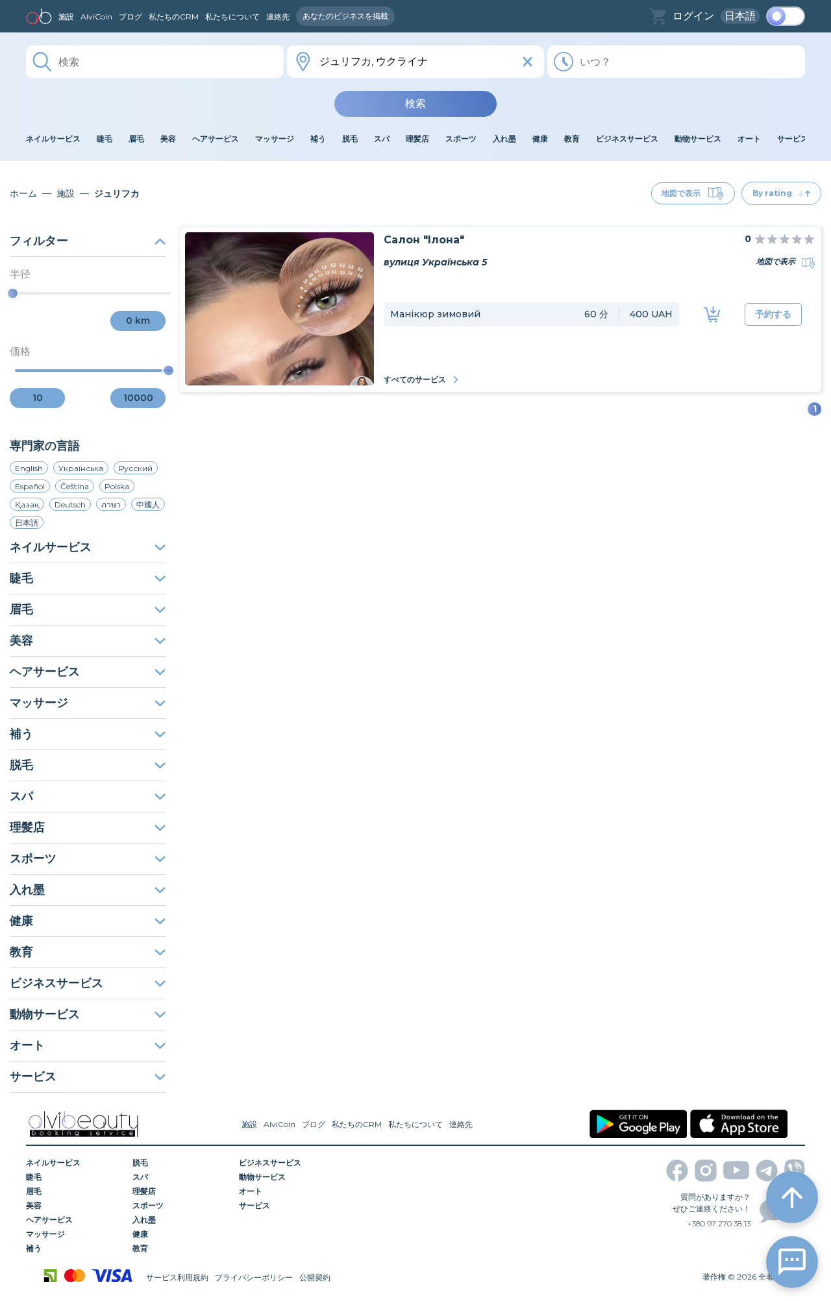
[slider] (12, 293)
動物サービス (45, 1014)
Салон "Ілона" (424, 240)
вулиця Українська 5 (435, 262)
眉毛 (21, 609)
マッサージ (39, 703)
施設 (66, 16)
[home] (39, 16)
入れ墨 (27, 889)
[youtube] (736, 1170)
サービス (33, 1076)
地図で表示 (681, 193)
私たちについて (232, 16)
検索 (415, 103)
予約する (773, 314)
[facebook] (677, 1171)
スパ (21, 796)
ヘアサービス (45, 671)
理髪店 (27, 827)
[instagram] (706, 1171)
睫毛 (21, 578)
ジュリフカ (117, 193)
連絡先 (278, 16)
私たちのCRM (174, 16)
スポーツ (33, 858)
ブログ (130, 16)
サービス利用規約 (177, 1277)
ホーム (23, 193)
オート (27, 1045)
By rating (772, 193)
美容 (21, 640)
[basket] (658, 16)
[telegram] (767, 1171)
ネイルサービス (51, 547)
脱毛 (21, 765)
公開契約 (314, 1277)
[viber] (794, 1170)
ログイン (693, 16)
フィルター (39, 241)
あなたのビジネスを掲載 (345, 16)
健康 (21, 921)
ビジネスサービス (56, 983)
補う (21, 734)
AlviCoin (96, 16)
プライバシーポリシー (254, 1277)
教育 (21, 952)
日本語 (740, 16)
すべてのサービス (415, 379)
